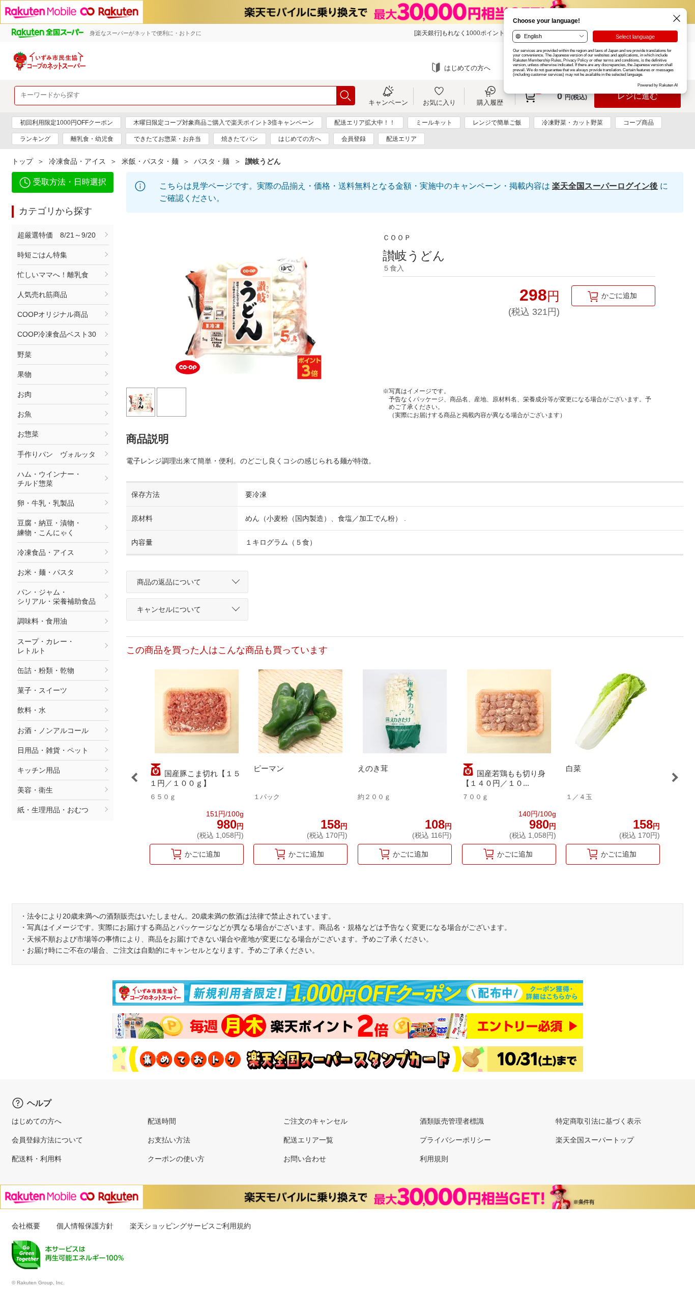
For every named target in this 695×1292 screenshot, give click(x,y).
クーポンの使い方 (176, 1159)
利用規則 (434, 1159)
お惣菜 (28, 434)
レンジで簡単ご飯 (497, 122)
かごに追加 (619, 295)
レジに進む (637, 96)
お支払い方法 (169, 1140)
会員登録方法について (47, 1140)
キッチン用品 (38, 770)
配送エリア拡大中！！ (364, 122)
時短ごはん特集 (42, 255)
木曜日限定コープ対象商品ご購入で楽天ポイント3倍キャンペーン (223, 122)
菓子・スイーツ (42, 690)
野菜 (24, 354)
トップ (22, 161)
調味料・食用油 (42, 621)
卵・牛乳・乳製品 (45, 503)
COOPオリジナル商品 (52, 314)
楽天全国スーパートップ (595, 1140)
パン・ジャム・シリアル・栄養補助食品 (56, 596)
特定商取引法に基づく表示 (598, 1121)
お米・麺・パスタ (45, 572)
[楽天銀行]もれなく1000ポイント (459, 33)
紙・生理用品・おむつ (53, 810)
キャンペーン (388, 102)
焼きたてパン (239, 138)
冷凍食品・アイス (77, 161)
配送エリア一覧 (308, 1140)
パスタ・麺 (211, 161)
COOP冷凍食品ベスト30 (56, 334)
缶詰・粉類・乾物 (45, 670)
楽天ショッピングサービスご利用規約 (190, 1226)
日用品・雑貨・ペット (53, 750)
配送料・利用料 (37, 1159)
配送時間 (162, 1121)
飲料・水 (31, 710)
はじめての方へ (467, 68)
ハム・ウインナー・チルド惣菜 (49, 478)
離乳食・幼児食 (92, 138)
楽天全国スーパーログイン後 (605, 186)
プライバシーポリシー (455, 1140)
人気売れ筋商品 (42, 294)
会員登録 (353, 138)
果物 (24, 374)
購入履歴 (490, 102)
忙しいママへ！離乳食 (53, 275)
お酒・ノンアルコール (53, 730)
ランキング (35, 138)
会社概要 (26, 1226)
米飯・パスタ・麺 (150, 161)
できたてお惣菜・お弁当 (167, 138)
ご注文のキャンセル (315, 1121)
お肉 (24, 394)
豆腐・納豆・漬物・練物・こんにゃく (49, 527)
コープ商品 (638, 122)
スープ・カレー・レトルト (45, 646)
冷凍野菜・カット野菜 (572, 122)
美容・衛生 (35, 790)
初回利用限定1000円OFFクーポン (66, 122)
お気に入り (439, 102)
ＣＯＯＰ (397, 237)
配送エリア (401, 138)
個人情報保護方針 (84, 1226)
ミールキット (434, 122)
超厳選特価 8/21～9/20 (56, 235)
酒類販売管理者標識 (452, 1121)
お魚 (24, 414)
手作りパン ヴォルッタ (56, 454)
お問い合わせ (304, 1159)
